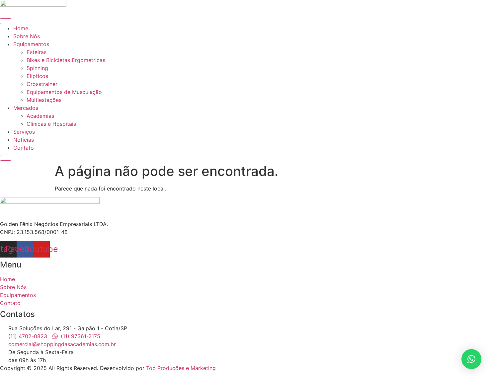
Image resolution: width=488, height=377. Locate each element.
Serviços (24, 131)
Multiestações (44, 100)
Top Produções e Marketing (181, 368)
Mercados (25, 108)
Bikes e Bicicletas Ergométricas (66, 60)
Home (20, 28)
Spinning (37, 68)
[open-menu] (5, 21)
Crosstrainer (42, 84)
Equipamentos (31, 44)
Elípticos (37, 76)
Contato (23, 147)
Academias (40, 116)
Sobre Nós (26, 36)
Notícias (23, 139)
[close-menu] (5, 158)
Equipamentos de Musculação (64, 92)
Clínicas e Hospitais (51, 123)
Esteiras (36, 52)
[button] (471, 359)
